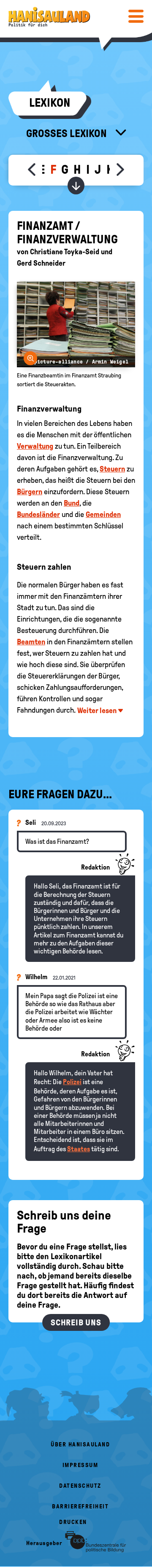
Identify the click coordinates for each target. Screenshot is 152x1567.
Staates (78, 1148)
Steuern (112, 469)
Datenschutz (80, 1486)
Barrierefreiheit (80, 1506)
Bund (71, 503)
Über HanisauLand (80, 1444)
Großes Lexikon (67, 133)
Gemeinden (103, 514)
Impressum (80, 1465)
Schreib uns (76, 1322)
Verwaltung (35, 446)
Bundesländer (38, 514)
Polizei (72, 1081)
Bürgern (29, 491)
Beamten (31, 642)
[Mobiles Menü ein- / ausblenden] (136, 16)
